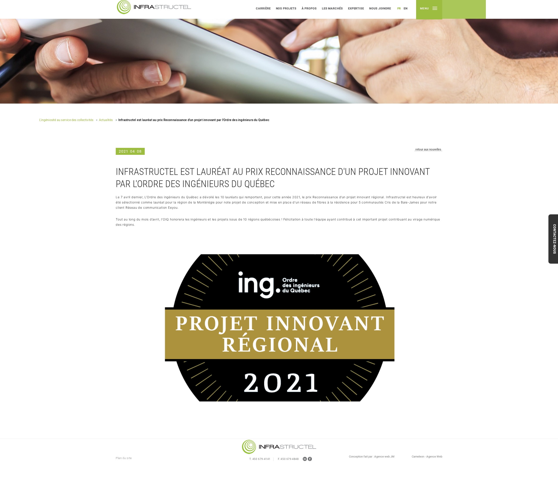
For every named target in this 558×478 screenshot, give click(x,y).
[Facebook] (310, 460)
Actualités (106, 120)
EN (406, 8)
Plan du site (124, 458)
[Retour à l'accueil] (279, 447)
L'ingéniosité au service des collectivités (66, 120)
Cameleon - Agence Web (427, 457)
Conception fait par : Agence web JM (371, 457)
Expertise (356, 8)
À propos (309, 8)
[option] (279, 52)
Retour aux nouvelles (428, 149)
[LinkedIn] (305, 460)
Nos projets (286, 8)
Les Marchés (332, 8)
